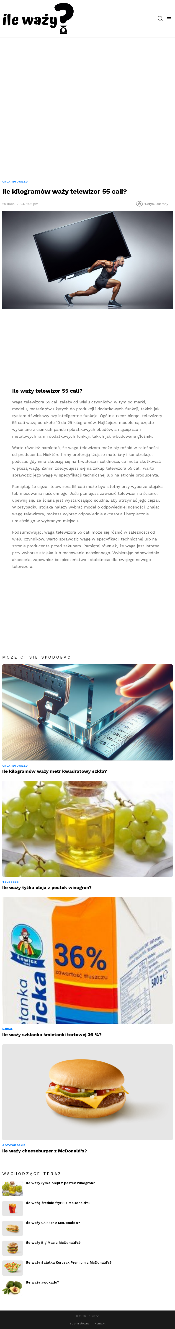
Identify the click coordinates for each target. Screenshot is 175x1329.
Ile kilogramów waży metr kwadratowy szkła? (54, 771)
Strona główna (79, 1323)
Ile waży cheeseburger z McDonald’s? (44, 1151)
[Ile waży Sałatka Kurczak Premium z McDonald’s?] (12, 1268)
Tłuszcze (10, 882)
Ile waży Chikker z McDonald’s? (53, 1223)
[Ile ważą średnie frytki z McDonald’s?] (12, 1208)
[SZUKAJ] (160, 18)
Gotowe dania (13, 1145)
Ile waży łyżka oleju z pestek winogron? (47, 887)
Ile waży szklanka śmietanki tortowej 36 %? (52, 1034)
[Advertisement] (87, 71)
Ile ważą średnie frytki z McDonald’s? (58, 1203)
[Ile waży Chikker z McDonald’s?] (12, 1228)
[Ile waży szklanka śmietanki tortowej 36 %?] (87, 960)
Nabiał (7, 1029)
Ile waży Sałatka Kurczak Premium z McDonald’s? (69, 1262)
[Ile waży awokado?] (12, 1288)
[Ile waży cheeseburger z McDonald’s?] (87, 1092)
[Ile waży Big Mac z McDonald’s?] (12, 1248)
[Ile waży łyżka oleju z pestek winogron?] (87, 829)
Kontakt (100, 1323)
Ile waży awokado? (42, 1282)
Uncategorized (15, 765)
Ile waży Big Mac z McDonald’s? (53, 1243)
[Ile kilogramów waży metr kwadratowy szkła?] (87, 712)
